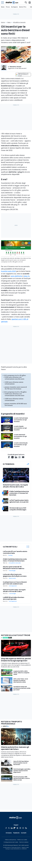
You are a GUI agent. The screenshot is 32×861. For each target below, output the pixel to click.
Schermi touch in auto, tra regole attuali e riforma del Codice (14, 590)
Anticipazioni (13, 586)
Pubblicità (16, 833)
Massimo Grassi (15, 67)
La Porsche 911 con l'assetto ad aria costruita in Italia (15, 552)
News (2, 7)
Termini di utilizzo (23, 842)
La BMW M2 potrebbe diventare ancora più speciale (13, 598)
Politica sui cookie (22, 839)
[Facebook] (6, 828)
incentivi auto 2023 (8, 271)
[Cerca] (26, 2)
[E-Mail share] (23, 457)
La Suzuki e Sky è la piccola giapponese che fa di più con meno (14, 575)
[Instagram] (20, 828)
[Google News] (17, 828)
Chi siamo (9, 833)
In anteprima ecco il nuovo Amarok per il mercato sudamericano (15, 583)
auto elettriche (16, 276)
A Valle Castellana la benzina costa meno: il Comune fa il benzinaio (15, 560)
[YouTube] (23, 828)
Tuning (10, 555)
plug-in (27, 276)
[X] (9, 828)
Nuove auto (12, 578)
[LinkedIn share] (16, 457)
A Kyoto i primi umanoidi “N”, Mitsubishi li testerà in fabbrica (13, 567)
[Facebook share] (9, 457)
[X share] (12, 457)
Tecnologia (12, 570)
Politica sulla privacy (10, 839)
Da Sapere (14, 7)
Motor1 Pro (22, 7)
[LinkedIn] (12, 828)
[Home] (12, 2)
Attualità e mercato (19, 22)
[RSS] (26, 828)
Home (3, 22)
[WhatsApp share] (19, 457)
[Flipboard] (14, 828)
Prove (8, 7)
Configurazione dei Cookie (11, 842)
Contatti (23, 833)
